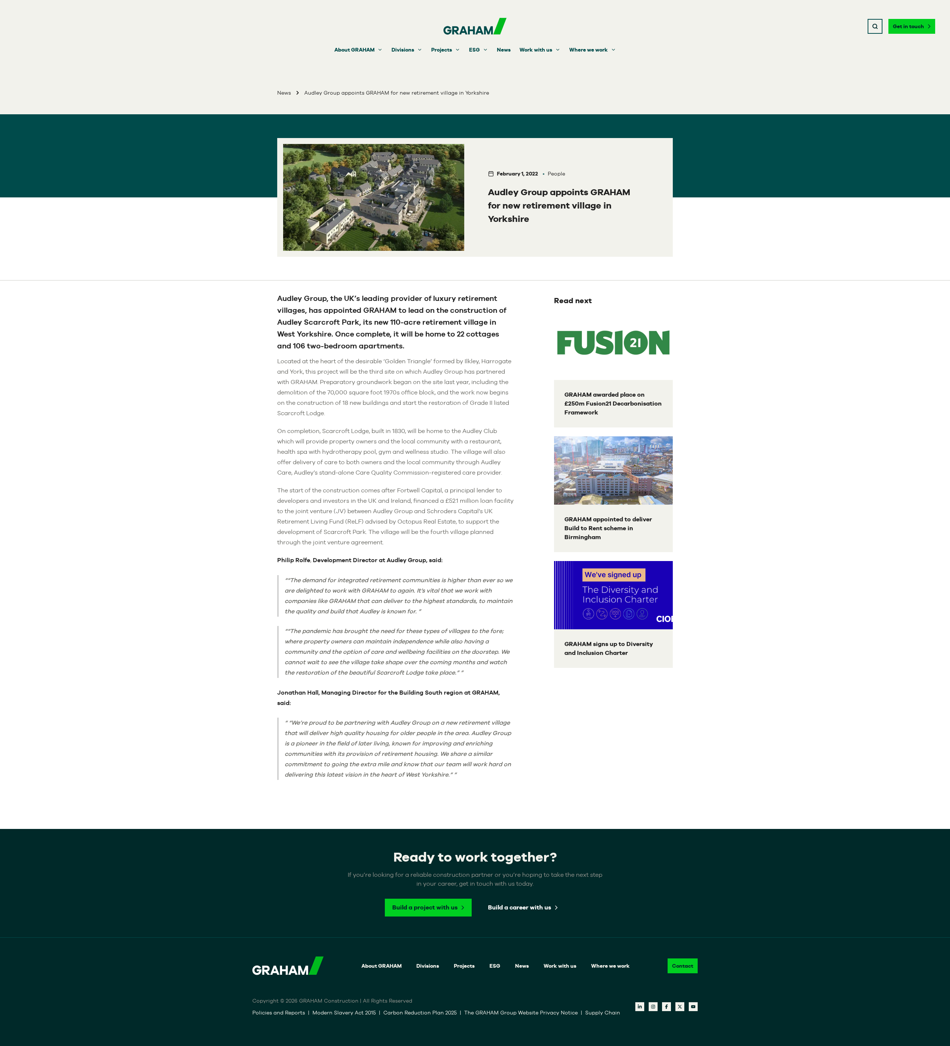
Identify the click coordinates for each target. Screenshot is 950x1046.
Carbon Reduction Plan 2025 (420, 1013)
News (504, 50)
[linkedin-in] (639, 1006)
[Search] (875, 26)
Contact (682, 966)
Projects (441, 50)
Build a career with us (519, 907)
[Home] (475, 26)
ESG (474, 50)
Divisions (403, 50)
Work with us (536, 50)
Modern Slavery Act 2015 (344, 1013)
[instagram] (653, 1006)
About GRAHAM (354, 50)
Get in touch (908, 26)
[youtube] (693, 1006)
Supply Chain (602, 1013)
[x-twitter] (679, 1006)
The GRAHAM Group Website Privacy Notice (521, 1013)
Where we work (588, 50)
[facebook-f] (666, 1006)
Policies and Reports (278, 1013)
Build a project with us (425, 907)
